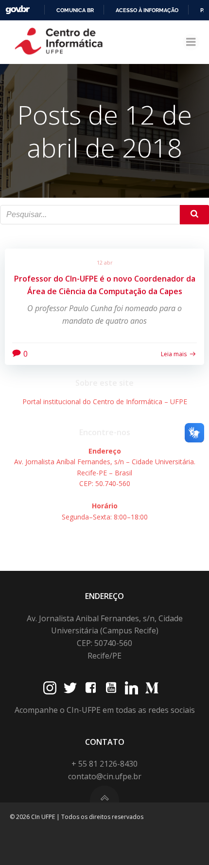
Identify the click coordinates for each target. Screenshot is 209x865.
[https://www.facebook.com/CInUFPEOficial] (90, 687)
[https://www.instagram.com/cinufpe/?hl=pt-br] (49, 687)
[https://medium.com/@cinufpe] (151, 687)
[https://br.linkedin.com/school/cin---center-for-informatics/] (131, 687)
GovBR (17, 10)
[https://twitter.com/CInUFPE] (70, 687)
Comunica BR (75, 10)
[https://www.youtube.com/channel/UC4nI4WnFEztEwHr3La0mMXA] (111, 687)
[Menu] (191, 42)
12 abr (105, 262)
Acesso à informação (147, 10)
